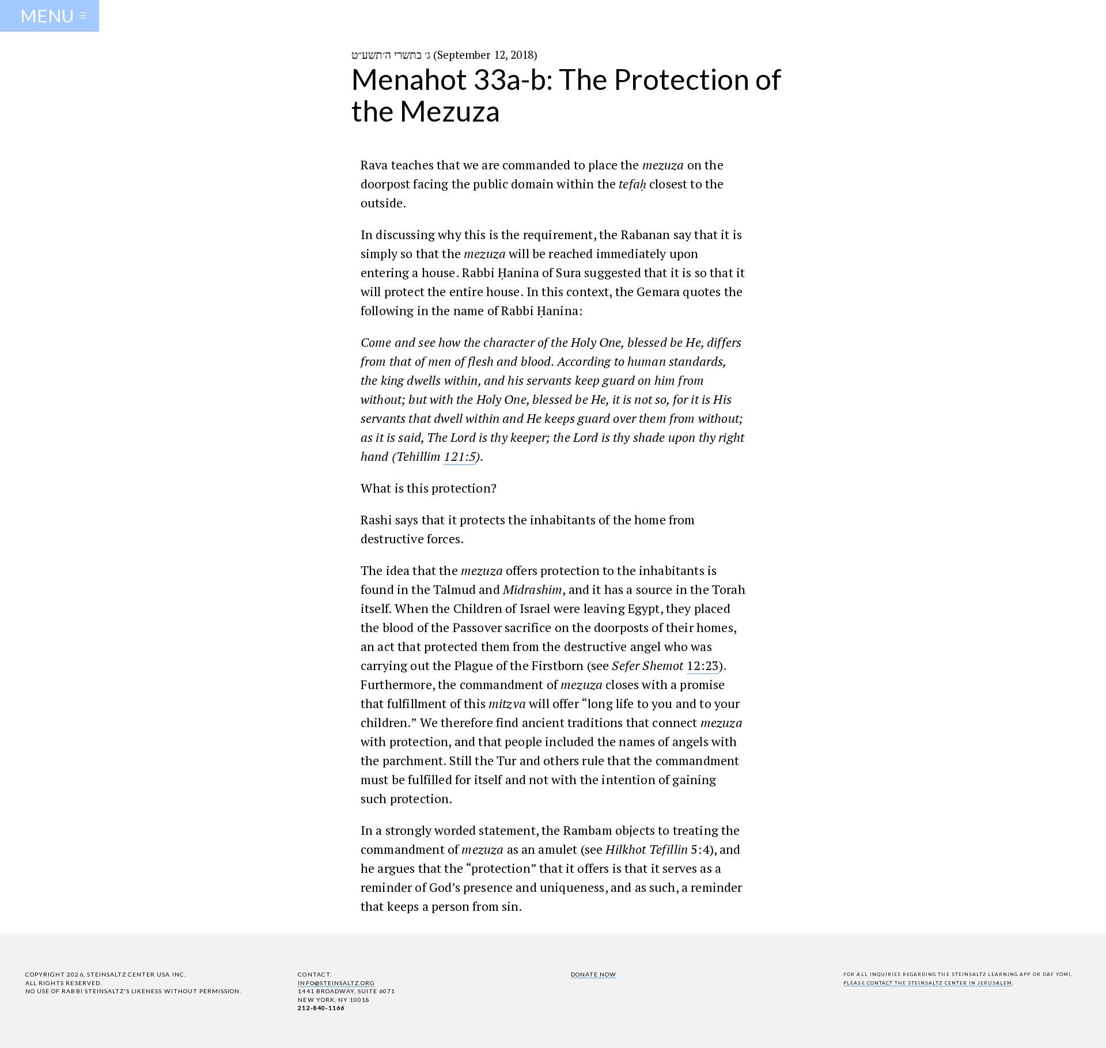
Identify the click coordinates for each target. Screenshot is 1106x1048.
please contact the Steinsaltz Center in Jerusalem (927, 983)
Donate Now (593, 974)
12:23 (703, 665)
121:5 (460, 456)
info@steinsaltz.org (336, 982)
